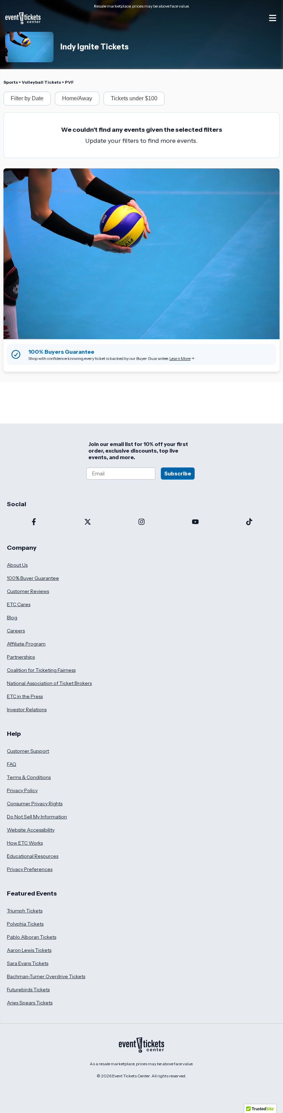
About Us (17, 565)
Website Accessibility (31, 830)
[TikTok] (249, 522)
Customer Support (28, 751)
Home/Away (77, 98)
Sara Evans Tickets (27, 963)
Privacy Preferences (29, 869)
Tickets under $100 (134, 98)
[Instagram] (141, 522)
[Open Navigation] (272, 18)
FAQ (11, 764)
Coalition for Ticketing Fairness (41, 670)
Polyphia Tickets (25, 924)
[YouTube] (195, 522)
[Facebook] (34, 522)
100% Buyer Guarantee (33, 578)
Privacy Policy (22, 790)
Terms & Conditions (29, 777)
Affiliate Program (26, 644)
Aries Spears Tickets (29, 1003)
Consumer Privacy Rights (34, 803)
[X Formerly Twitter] (88, 522)
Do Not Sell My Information (37, 817)
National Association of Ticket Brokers (49, 683)
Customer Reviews (28, 591)
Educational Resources (32, 856)
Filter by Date (27, 98)
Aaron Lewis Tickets (29, 950)
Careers (16, 631)
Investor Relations (27, 709)
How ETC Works (25, 843)
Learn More (180, 358)
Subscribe (177, 473)
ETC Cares (18, 604)
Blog (12, 617)
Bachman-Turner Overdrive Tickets (46, 976)
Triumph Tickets (24, 911)
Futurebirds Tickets (28, 989)
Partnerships (21, 657)
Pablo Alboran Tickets (31, 937)
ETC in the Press (25, 696)
